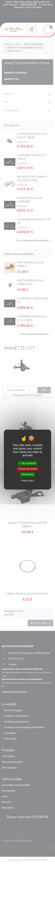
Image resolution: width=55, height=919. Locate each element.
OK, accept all (28, 463)
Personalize (28, 474)
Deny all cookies (28, 469)
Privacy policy (27, 480)
